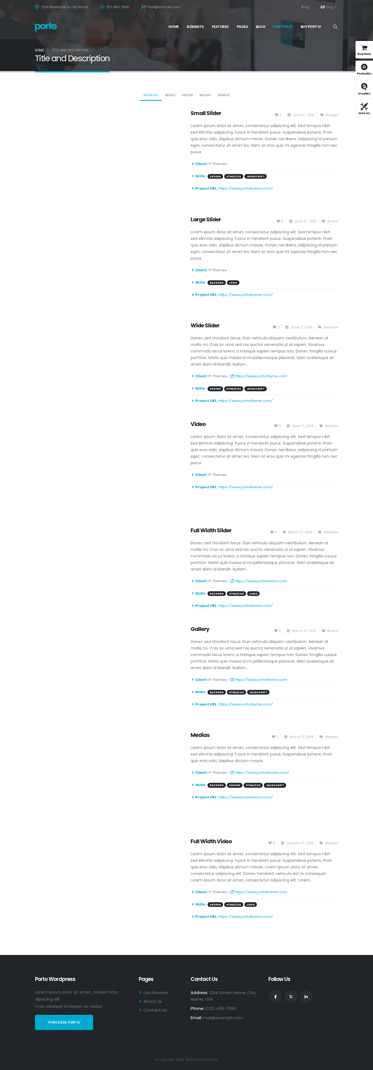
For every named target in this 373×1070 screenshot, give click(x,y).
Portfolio (283, 26)
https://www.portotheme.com (260, 376)
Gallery (200, 629)
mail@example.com (223, 1018)
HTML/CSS (233, 176)
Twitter (290, 996)
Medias (205, 95)
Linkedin (306, 996)
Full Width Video (211, 841)
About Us (152, 1001)
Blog (305, 7)
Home (173, 26)
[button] (335, 27)
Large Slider (206, 219)
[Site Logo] (46, 27)
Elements (195, 26)
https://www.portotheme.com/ (246, 188)
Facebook (275, 996)
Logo (233, 282)
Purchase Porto (64, 1022)
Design (187, 95)
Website (224, 95)
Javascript (256, 176)
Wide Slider (205, 325)
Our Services (155, 992)
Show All (151, 95)
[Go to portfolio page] (108, 153)
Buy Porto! (311, 26)
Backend (217, 282)
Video (198, 424)
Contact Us (155, 1010)
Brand (170, 95)
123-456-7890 (117, 7)
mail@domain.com (164, 7)
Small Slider (206, 113)
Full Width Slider (211, 530)
